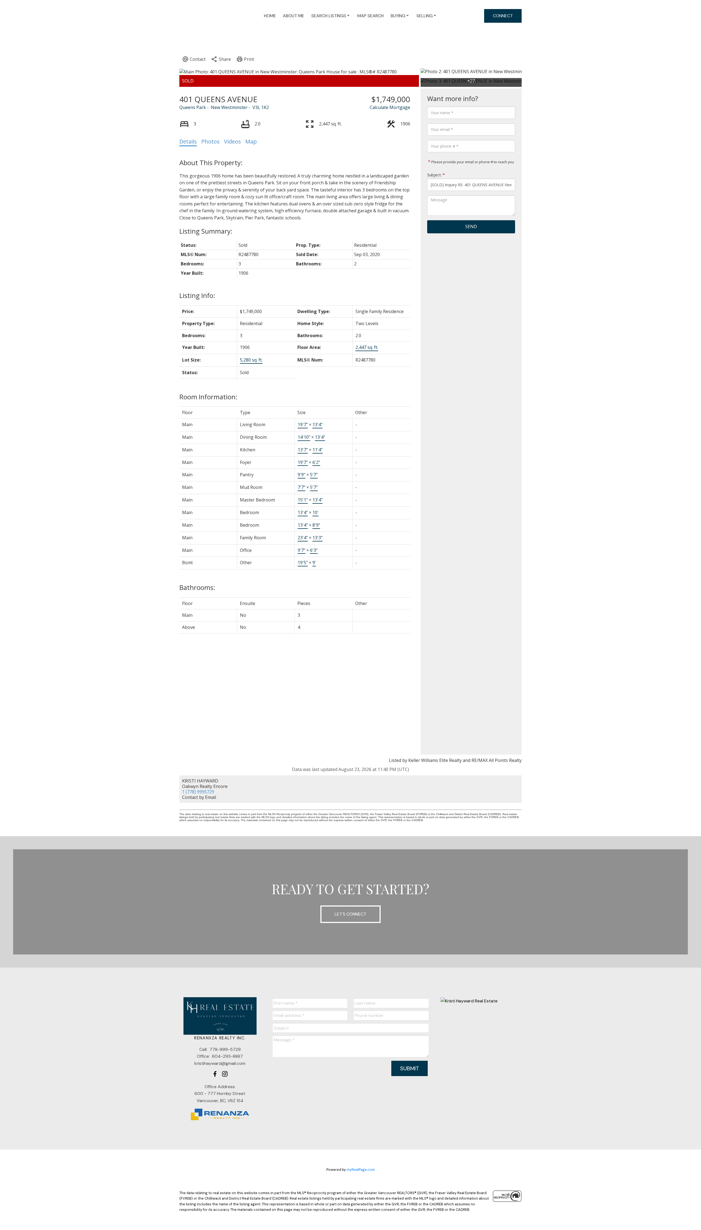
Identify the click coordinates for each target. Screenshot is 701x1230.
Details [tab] (188, 141)
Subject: (434, 174)
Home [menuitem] (270, 16)
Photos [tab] (210, 141)
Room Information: (208, 396)
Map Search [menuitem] (370, 16)
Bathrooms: (197, 587)
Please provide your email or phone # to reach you (472, 161)
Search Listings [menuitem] (328, 16)
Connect (503, 16)
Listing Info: (197, 295)
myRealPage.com (361, 1169)
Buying (398, 16)
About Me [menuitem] (293, 16)
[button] (215, 1074)
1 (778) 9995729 (198, 792)
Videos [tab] (232, 141)
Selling (424, 16)
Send (471, 226)
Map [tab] (251, 141)
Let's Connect (350, 914)
